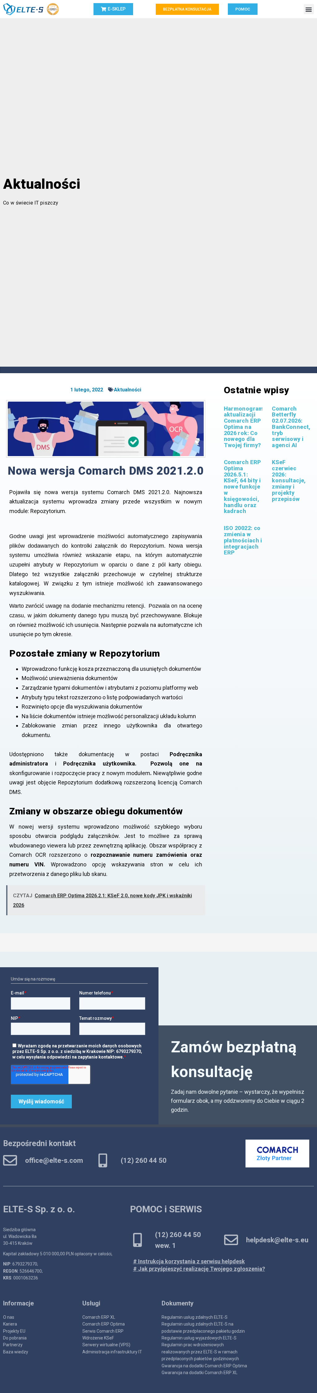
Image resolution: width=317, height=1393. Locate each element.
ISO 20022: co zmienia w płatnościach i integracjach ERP (243, 540)
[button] (309, 9)
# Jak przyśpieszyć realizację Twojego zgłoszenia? (199, 1269)
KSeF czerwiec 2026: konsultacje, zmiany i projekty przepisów (289, 480)
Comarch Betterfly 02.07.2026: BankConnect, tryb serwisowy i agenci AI (291, 427)
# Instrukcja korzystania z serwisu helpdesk (189, 1261)
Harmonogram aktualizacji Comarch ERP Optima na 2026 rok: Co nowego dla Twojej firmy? (244, 427)
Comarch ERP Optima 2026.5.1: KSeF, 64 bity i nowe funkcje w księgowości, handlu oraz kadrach (242, 486)
